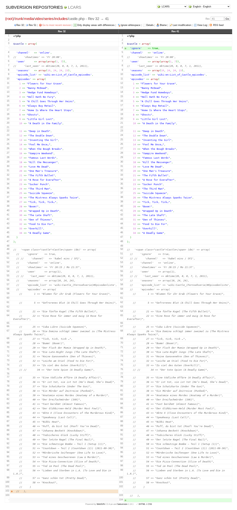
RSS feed (218, 25)
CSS (150, 504)
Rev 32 (20, 25)
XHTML (141, 504)
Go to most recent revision (56, 25)
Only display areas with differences (96, 25)
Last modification (182, 25)
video (39, 19)
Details (150, 25)
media (29, 19)
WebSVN (101, 504)
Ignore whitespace (130, 25)
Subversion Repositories (34, 7)
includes (60, 19)
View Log (202, 25)
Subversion (122, 504)
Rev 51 (32, 25)
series (49, 19)
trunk (19, 19)
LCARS (74, 7)
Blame (163, 25)
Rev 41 (175, 31)
